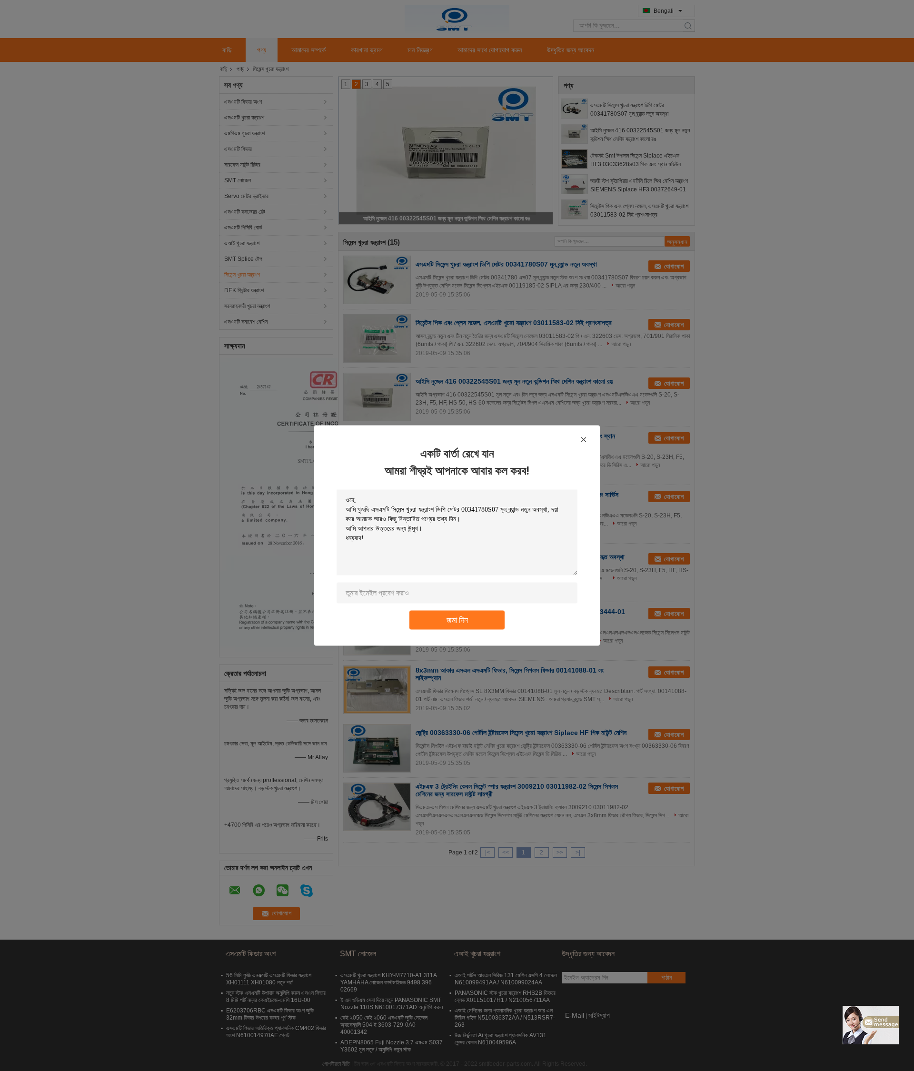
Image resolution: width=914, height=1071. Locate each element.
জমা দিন (457, 620)
